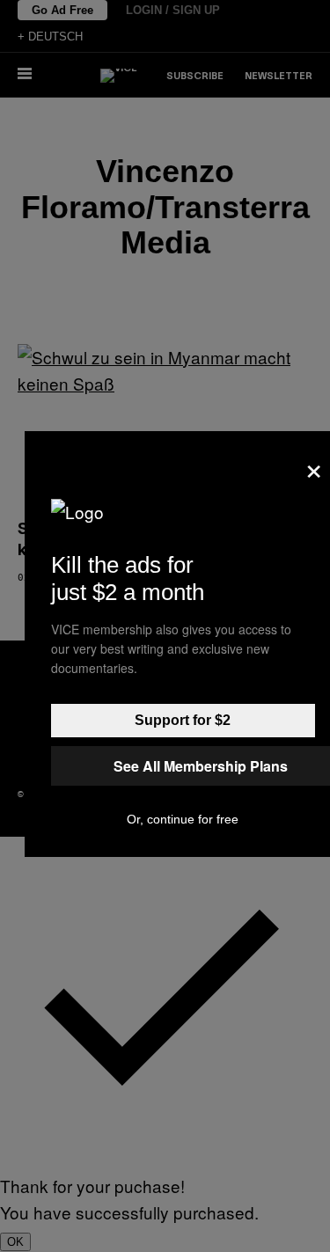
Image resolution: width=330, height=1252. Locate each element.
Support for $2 (183, 720)
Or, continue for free (182, 819)
